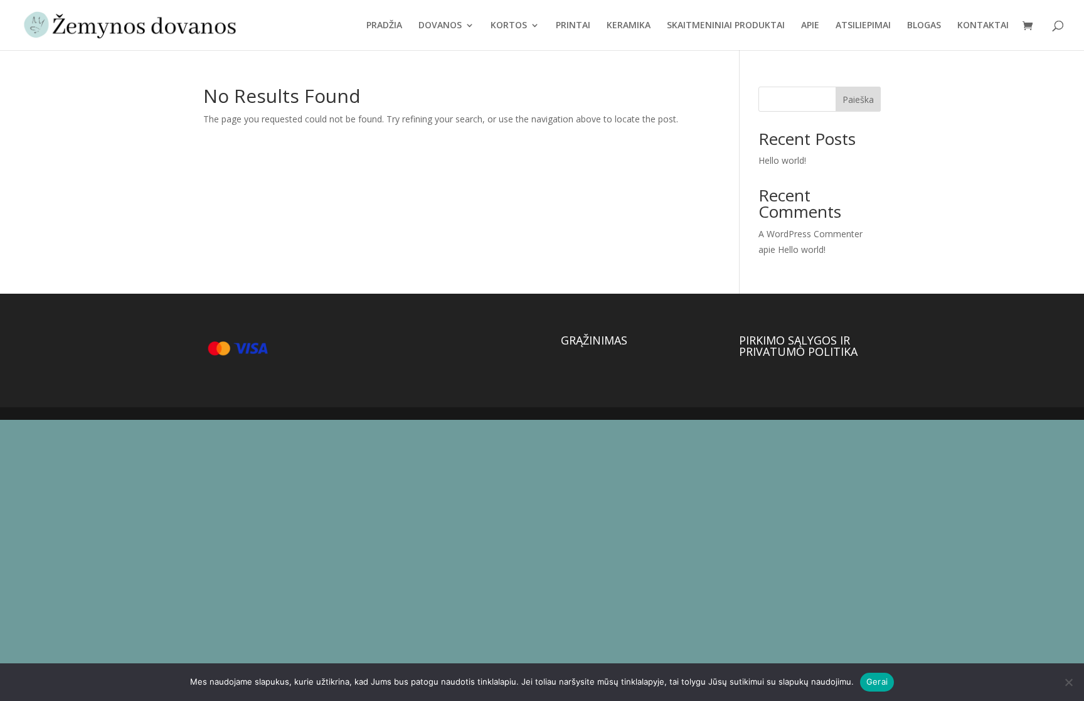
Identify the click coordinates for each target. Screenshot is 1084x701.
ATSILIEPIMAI (863, 26)
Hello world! (782, 160)
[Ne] (1068, 682)
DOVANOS (440, 26)
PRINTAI (573, 26)
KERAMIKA (629, 26)
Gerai (877, 682)
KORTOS (509, 26)
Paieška (858, 99)
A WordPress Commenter (810, 234)
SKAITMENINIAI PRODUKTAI (726, 26)
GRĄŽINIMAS (594, 340)
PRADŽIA (384, 26)
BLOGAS (924, 26)
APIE (810, 26)
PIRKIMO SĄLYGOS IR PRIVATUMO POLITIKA (798, 346)
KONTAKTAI (983, 26)
